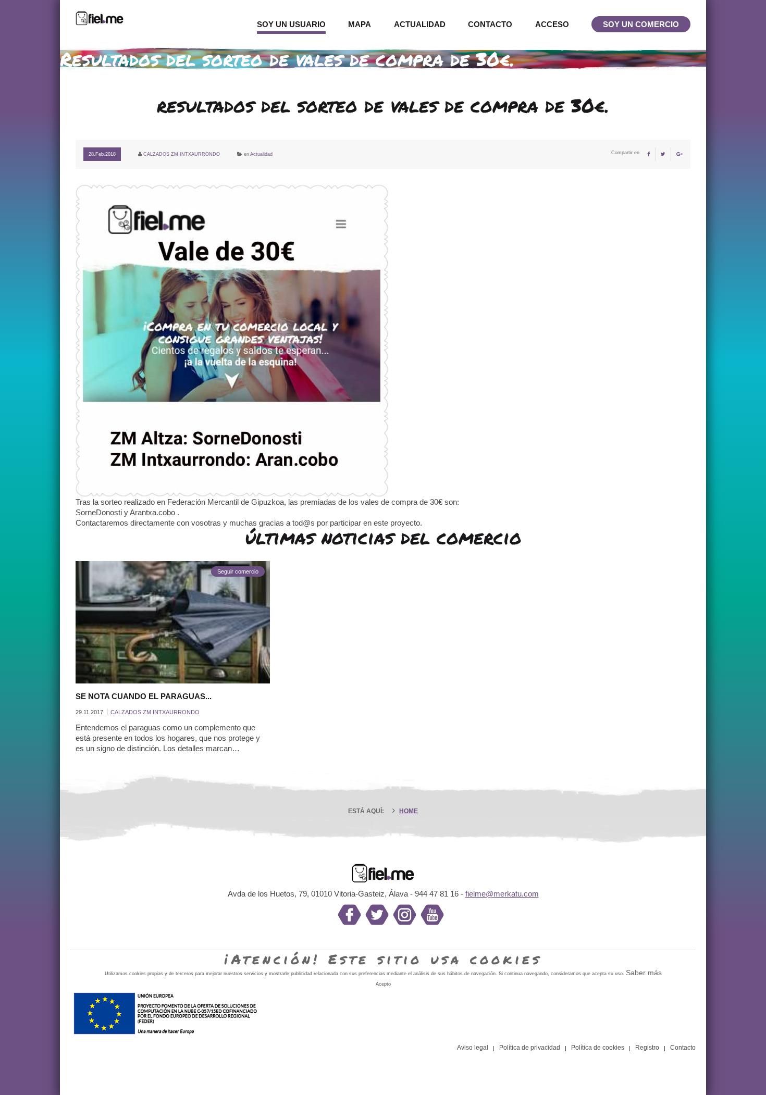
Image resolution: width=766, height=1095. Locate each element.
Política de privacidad (529, 1047)
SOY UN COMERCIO (641, 24)
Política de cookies (597, 1047)
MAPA (359, 24)
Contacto (490, 24)
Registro (647, 1047)
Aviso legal (472, 1047)
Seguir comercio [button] (237, 571)
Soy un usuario (291, 24)
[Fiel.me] (99, 17)
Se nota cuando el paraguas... (144, 696)
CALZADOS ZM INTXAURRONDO (181, 154)
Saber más (644, 972)
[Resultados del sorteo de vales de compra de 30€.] (383, 296)
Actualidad (420, 24)
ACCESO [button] (552, 24)
